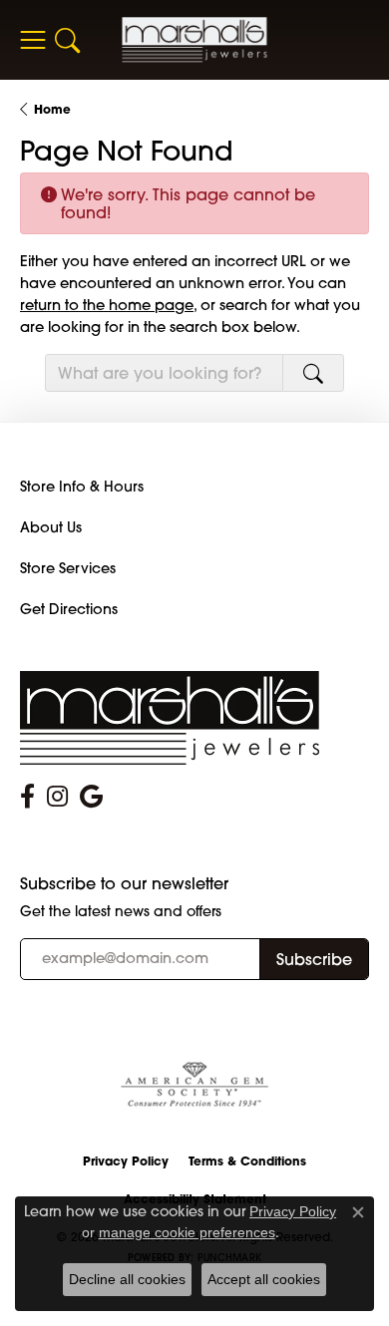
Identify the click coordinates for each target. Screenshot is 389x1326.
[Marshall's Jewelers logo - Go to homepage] (195, 39)
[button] (67, 40)
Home (52, 109)
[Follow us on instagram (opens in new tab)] (57, 797)
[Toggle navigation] (32, 40)
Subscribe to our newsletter (124, 883)
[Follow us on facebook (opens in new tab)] (27, 797)
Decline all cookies (127, 1279)
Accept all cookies (263, 1279)
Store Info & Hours (82, 487)
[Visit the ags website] (194, 1085)
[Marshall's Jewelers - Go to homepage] (169, 717)
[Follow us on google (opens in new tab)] (91, 797)
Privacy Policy (126, 1161)
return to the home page (107, 304)
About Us (51, 527)
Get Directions (69, 609)
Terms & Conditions (247, 1161)
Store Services (68, 568)
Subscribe (314, 959)
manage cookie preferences (187, 1232)
